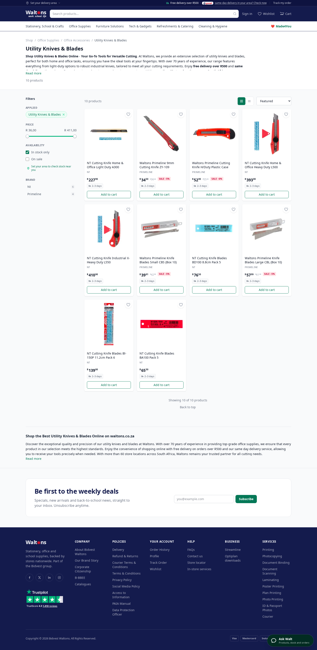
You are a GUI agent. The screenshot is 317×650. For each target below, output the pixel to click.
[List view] (249, 101)
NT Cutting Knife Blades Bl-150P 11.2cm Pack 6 (106, 355)
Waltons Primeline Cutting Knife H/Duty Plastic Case (211, 165)
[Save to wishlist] (128, 114)
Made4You (281, 26)
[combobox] (144, 14)
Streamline (233, 550)
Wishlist (155, 569)
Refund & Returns (125, 556)
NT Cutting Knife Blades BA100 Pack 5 (157, 355)
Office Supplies (80, 26)
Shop (29, 40)
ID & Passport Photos (272, 608)
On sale (36, 159)
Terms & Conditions (126, 573)
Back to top (188, 407)
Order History (159, 550)
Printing (268, 550)
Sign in (247, 14)
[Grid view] (241, 101)
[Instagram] (59, 577)
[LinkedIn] (49, 577)
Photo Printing (272, 599)
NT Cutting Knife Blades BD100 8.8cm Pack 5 (209, 260)
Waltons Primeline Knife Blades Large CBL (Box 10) (263, 260)
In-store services (199, 569)
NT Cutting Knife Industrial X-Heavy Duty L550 (108, 260)
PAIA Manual (121, 603)
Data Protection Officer (123, 612)
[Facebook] (29, 577)
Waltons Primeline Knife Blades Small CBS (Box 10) (158, 260)
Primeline (146, 172)
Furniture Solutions (110, 26)
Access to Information (121, 595)
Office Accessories (77, 40)
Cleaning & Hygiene (213, 26)
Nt (88, 172)
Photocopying (272, 556)
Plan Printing (271, 593)
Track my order (282, 3)
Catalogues (83, 584)
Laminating (270, 580)
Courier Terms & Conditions (124, 565)
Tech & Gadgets (140, 26)
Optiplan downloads (233, 558)
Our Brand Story (86, 560)
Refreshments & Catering (175, 26)
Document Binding (276, 563)
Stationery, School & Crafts (45, 26)
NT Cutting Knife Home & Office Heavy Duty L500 (263, 165)
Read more (33, 73)
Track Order (158, 563)
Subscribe (246, 499)
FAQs (191, 550)
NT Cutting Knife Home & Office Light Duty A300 (105, 165)
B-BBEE (80, 578)
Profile (154, 556)
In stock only (40, 152)
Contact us (195, 556)
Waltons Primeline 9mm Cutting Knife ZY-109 (157, 165)
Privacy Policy (122, 580)
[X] (39, 577)
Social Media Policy (126, 586)
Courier (267, 616)
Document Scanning (269, 571)
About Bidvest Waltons (85, 552)
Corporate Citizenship (83, 569)
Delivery (118, 550)
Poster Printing (273, 586)
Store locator (196, 563)
